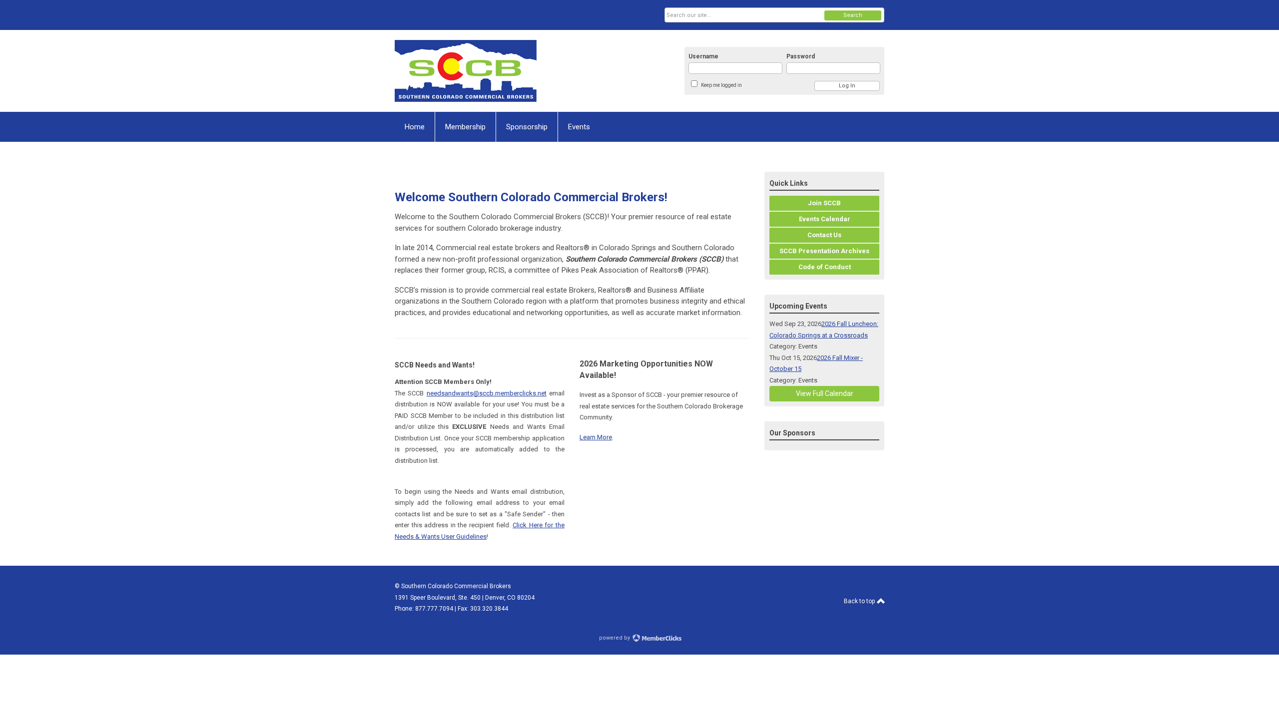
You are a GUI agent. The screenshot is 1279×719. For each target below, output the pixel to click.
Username (703, 56)
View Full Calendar (824, 393)
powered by (615, 638)
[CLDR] (493, 71)
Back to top (860, 601)
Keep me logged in (721, 85)
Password (800, 56)
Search (852, 15)
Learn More (596, 437)
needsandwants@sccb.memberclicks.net (487, 393)
